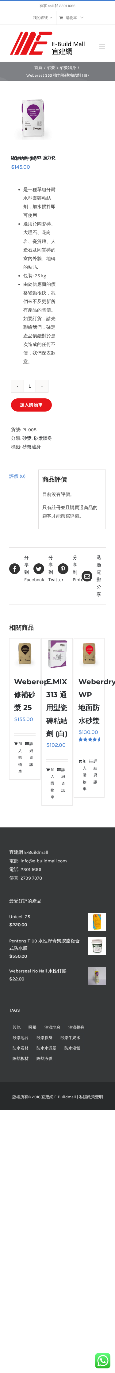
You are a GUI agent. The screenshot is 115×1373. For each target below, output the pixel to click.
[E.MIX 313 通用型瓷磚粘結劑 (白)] (57, 654)
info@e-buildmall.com (44, 861)
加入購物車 (31, 405)
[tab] (21, 476)
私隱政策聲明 (91, 1097)
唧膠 (32, 1027)
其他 (17, 1027)
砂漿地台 (21, 1037)
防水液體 (72, 1048)
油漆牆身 (76, 1027)
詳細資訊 (31, 754)
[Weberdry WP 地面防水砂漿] (89, 654)
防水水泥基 (46, 1048)
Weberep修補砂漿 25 (31, 694)
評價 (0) (17, 476)
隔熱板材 (21, 1058)
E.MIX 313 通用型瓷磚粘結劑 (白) (56, 707)
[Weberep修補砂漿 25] (25, 654)
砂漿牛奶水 (70, 1037)
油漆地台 (52, 1027)
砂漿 (27, 438)
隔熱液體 (44, 1058)
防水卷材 (21, 1048)
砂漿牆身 (43, 438)
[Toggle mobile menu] (102, 46)
